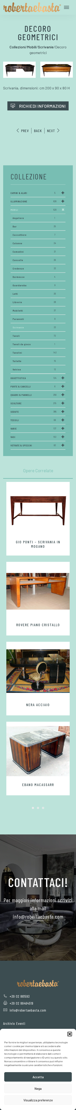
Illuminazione (34, 201)
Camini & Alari (33, 192)
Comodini (34, 251)
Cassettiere (34, 234)
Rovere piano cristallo (38, 624)
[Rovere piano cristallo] (38, 591)
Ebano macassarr (38, 784)
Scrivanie (34, 327)
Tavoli (34, 335)
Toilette (34, 360)
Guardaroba (34, 285)
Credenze (34, 268)
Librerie (34, 302)
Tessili (33, 420)
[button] (70, 1034)
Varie (33, 428)
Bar (34, 226)
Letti (34, 293)
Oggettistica (34, 378)
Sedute (34, 411)
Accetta (38, 1077)
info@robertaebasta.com (28, 1010)
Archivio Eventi (14, 1023)
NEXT (51, 130)
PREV (24, 130)
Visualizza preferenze (38, 1100)
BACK (38, 130)
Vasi (33, 436)
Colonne (34, 243)
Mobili (34, 209)
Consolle (34, 260)
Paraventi (34, 318)
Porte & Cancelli (33, 386)
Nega (38, 1088)
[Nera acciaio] (38, 671)
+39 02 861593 (20, 996)
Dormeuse (34, 276)
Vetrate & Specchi (33, 445)
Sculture (33, 403)
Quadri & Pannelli (34, 394)
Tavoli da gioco (34, 344)
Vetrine (34, 369)
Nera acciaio (38, 704)
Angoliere (34, 217)
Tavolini (35, 352)
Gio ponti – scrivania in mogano (38, 544)
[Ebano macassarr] (38, 751)
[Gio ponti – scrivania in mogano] (38, 510)
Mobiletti (34, 310)
